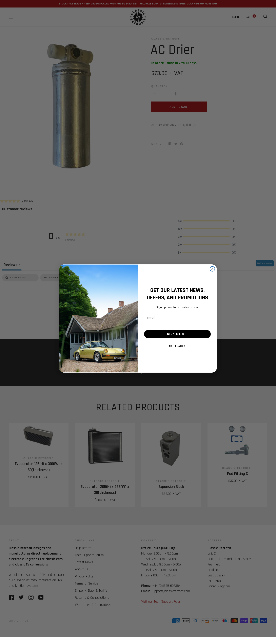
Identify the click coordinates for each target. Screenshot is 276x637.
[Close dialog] (212, 268)
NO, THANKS (177, 346)
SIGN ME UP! (177, 334)
